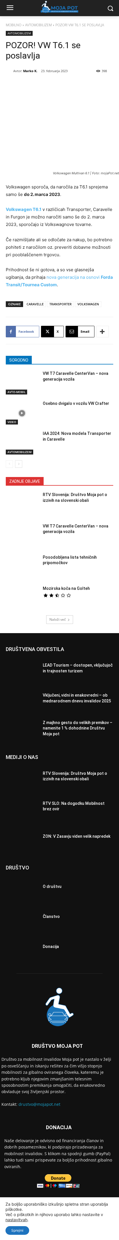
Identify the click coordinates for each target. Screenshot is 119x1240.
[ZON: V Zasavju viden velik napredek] (22, 837)
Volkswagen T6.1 (23, 209)
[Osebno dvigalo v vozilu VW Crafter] (22, 413)
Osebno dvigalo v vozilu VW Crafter (76, 403)
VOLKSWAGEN (88, 304)
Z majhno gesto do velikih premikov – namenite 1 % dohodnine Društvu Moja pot (77, 728)
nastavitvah (16, 1219)
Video (12, 422)
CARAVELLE (35, 304)
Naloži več (57, 619)
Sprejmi (17, 1230)
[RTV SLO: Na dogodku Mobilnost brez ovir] (22, 807)
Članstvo (51, 916)
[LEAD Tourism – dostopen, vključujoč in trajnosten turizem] (22, 670)
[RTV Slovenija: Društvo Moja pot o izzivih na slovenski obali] (22, 504)
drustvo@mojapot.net (39, 1104)
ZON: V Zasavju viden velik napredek (76, 836)
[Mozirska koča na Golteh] (22, 598)
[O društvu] (22, 888)
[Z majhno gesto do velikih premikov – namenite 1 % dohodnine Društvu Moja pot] (22, 730)
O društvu (52, 886)
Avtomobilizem (38, 25)
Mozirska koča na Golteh (66, 588)
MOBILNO (13, 25)
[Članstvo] (22, 918)
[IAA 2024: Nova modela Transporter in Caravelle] (22, 443)
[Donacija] (22, 948)
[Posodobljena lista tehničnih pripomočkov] (22, 567)
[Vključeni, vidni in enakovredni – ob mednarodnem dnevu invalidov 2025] (22, 700)
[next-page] (18, 464)
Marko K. (30, 71)
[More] (102, 331)
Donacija (51, 946)
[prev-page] (9, 464)
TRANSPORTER (60, 304)
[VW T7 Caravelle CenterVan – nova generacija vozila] (22, 383)
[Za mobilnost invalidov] (59, 7)
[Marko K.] (9, 71)
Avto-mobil (16, 392)
